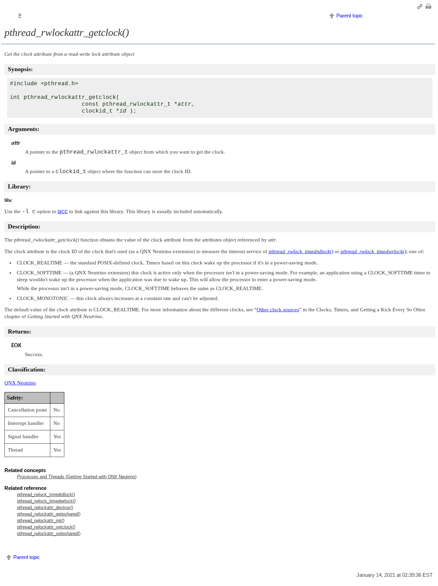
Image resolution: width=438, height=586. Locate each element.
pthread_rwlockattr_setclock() (46, 527)
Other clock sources (278, 309)
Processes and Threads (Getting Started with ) (77, 476)
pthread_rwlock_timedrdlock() (46, 494)
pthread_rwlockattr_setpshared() (48, 533)
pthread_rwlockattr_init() (40, 520)
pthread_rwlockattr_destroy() (45, 507)
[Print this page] (429, 6)
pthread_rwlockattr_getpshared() (48, 514)
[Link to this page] (421, 6)
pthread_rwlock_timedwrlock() (46, 501)
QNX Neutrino (20, 383)
